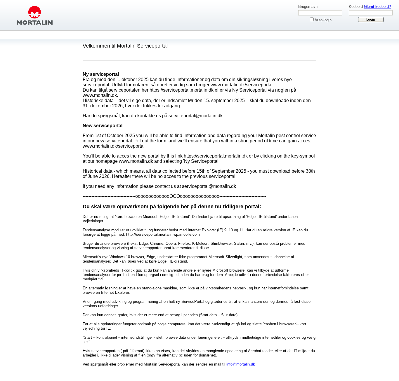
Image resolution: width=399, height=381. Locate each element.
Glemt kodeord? (377, 6)
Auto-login (323, 20)
